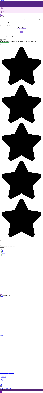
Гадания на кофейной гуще (3, 377)
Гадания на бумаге (3, 378)
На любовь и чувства (3, 253)
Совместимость (2, 384)
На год (2, 250)
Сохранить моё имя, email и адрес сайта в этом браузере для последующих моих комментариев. (8, 246)
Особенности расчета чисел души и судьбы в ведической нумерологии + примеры (7, 373)
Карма (1, 383)
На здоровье (3, 252)
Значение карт (2, 12)
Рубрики (1, 386)
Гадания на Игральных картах (3, 376)
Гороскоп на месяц (2, 11)
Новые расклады (2, 6)
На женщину (2, 8)
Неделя (2, 380)
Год (2, 381)
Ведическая (3, 382)
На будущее (2, 7)
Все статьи (1, 385)
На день (2, 251)
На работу (2, 254)
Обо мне (2, 5)
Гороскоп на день (2, 10)
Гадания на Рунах (2, 375)
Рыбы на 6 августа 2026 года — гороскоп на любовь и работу (5, 388)
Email (0, 239)
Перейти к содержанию (2, 0)
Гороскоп (2, 379)
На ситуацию (3, 255)
